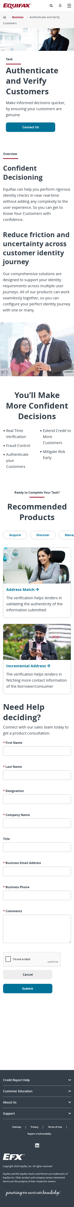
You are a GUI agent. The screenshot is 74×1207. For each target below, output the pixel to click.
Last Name (12, 767)
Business (18, 17)
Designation (13, 791)
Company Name (16, 815)
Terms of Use (55, 1127)
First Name (12, 743)
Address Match (20, 589)
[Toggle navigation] (69, 5)
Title (6, 839)
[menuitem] (51, 5)
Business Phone (16, 887)
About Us (10, 1102)
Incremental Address (26, 665)
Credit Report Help (16, 1080)
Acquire (15, 535)
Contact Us (30, 127)
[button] (51, 5)
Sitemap (16, 1127)
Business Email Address (22, 863)
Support (9, 1113)
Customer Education (17, 1091)
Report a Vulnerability (39, 1133)
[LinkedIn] (37, 1145)
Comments (12, 911)
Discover (42, 535)
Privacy (34, 1127)
